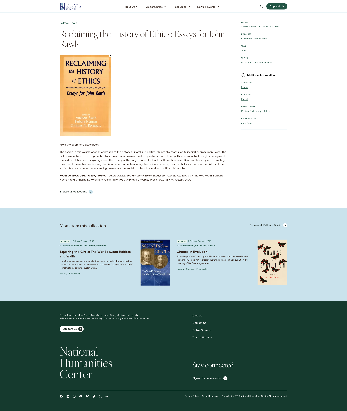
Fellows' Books (68, 23)
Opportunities (154, 7)
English (244, 99)
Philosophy (247, 63)
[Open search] (261, 6)
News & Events (206, 7)
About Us (129, 7)
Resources (180, 7)
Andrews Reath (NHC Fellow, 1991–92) (260, 27)
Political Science (263, 63)
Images (244, 87)
